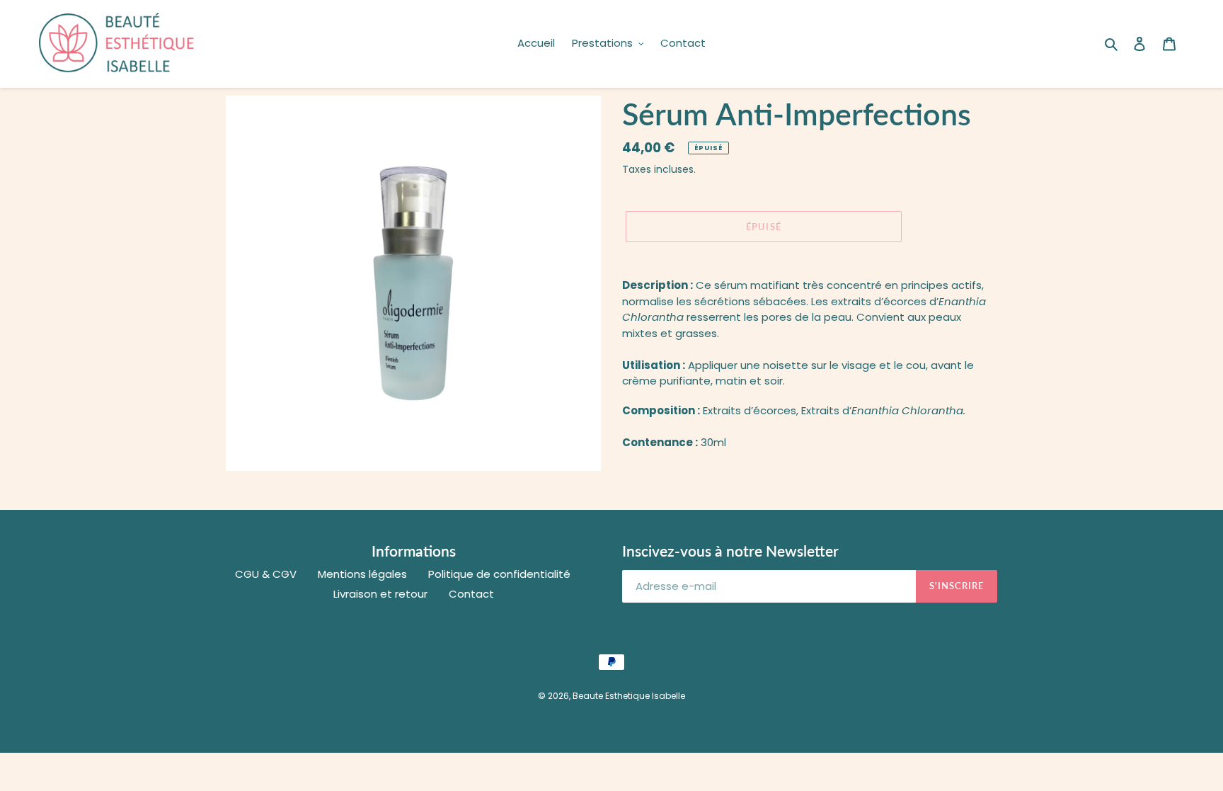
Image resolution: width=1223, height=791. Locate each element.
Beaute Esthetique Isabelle (629, 696)
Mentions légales (362, 574)
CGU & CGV (266, 574)
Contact (471, 593)
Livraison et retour (380, 593)
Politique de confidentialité (499, 574)
